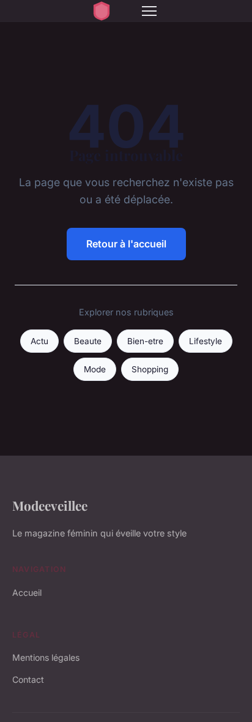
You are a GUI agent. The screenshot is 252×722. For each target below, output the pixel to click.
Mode (95, 369)
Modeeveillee (49, 505)
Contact (28, 679)
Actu (39, 341)
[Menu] (149, 11)
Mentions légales (46, 657)
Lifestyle (205, 341)
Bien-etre (145, 341)
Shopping (150, 369)
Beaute (88, 341)
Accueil (27, 592)
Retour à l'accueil (126, 244)
